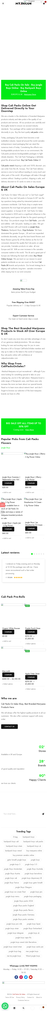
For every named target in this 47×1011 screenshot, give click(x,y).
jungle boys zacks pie (35, 946)
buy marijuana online (34, 850)
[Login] (32, 1008)
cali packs (34, 132)
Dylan (10, 577)
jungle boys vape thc (23, 937)
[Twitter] (26, 977)
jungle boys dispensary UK (32, 878)
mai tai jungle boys (14, 956)
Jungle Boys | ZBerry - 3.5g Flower (33, 478)
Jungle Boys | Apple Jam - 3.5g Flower (11, 524)
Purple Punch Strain (32, 628)
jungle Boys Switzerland (33, 928)
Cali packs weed (7, 165)
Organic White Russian (11, 628)
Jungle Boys (34, 227)
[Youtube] (31, 977)
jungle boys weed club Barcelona (23, 942)
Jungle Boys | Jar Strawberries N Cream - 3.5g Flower (34, 525)
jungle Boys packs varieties (23, 919)
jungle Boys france (12, 882)
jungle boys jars (36, 892)
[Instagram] (21, 977)
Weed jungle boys (33, 956)
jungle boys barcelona (33, 873)
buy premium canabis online (23, 855)
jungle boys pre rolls (14, 924)
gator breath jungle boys (16, 859)
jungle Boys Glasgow (23, 887)
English (31, 1)
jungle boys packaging (32, 896)
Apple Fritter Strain (32, 673)
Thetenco (4, 230)
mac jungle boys (32, 951)
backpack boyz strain (14, 846)
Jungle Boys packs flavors (23, 910)
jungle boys (35, 859)
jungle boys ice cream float (15, 892)
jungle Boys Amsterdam (13, 869)
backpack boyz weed (13, 850)
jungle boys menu (12, 896)
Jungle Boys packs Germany (23, 914)
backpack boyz (28, 837)
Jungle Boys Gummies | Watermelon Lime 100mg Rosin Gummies (11, 479)
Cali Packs (33, 220)
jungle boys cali (11, 878)
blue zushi (6, 671)
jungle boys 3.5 (31, 864)
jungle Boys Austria (12, 873)
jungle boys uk (33, 933)
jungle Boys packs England (23, 905)
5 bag (15, 837)
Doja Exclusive (28, 230)
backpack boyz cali (11, 841)
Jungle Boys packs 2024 (23, 901)
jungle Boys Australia (35, 869)
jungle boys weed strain (13, 946)
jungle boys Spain (33, 924)
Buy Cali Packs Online (29, 160)
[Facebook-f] (16, 977)
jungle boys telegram (16, 933)
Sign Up (43, 814)
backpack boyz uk (34, 846)
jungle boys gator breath (33, 882)
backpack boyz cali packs (33, 841)
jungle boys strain (12, 928)
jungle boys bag (15, 951)
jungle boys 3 (15, 864)
